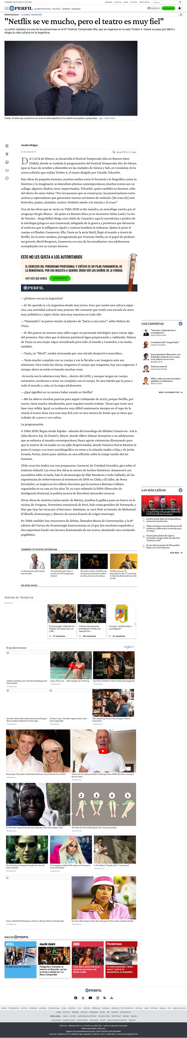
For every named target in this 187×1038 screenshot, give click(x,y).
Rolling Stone (104, 1016)
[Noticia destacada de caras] (88, 945)
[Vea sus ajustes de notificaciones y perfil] (179, 8)
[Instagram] (97, 998)
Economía (33, 1008)
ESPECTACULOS (12, 15)
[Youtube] (90, 998)
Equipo (103, 1020)
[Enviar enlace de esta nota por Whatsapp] (7, 162)
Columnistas (152, 324)
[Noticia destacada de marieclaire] (54, 945)
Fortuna (83, 1012)
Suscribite (168, 8)
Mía (108, 1012)
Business (108, 2)
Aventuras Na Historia (87, 1016)
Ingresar (155, 8)
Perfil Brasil (144, 2)
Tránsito (132, 1020)
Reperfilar (96, 1008)
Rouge (102, 1012)
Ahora (4, 1008)
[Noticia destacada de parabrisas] (121, 945)
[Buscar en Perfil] (180, 2)
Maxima (134, 1016)
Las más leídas (153, 490)
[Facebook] (75, 998)
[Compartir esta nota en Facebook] (7, 145)
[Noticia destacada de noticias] (20, 945)
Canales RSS (56, 1020)
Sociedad (75, 9)
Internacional (54, 1008)
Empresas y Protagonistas (122, 1008)
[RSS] (104, 998)
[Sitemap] (111, 998)
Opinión (66, 9)
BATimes (115, 1012)
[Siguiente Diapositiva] (135, 624)
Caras (125, 2)
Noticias (117, 2)
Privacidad (94, 1020)
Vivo (169, 1008)
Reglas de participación (116, 1020)
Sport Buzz (116, 1016)
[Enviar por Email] (7, 170)
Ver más (174, 553)
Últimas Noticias (42, 9)
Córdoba (86, 1008)
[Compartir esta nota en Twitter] (7, 154)
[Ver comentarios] (180, 15)
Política (56, 9)
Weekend (75, 1012)
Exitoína (133, 2)
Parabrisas (93, 1012)
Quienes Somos (69, 1020)
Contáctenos (82, 1020)
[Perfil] (21, 937)
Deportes (72, 1008)
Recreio (126, 1016)
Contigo (72, 1016)
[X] (83, 998)
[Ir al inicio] (21, 8)
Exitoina (154, 1008)
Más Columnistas (169, 392)
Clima (64, 1008)
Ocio (79, 1008)
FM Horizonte (125, 1012)
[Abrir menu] (7, 8)
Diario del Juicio (179, 1008)
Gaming (162, 1008)
